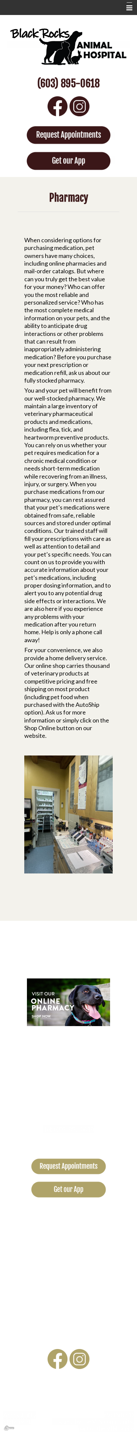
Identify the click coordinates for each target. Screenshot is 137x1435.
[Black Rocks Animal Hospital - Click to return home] (68, 44)
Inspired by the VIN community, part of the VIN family (93, 1425)
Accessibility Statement (19, 1418)
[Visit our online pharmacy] (68, 1001)
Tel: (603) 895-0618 (68, 1129)
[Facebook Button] (58, 105)
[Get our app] (68, 160)
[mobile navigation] (126, 8)
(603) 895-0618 (68, 83)
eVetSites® (119, 1414)
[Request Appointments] (68, 136)
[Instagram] (79, 105)
